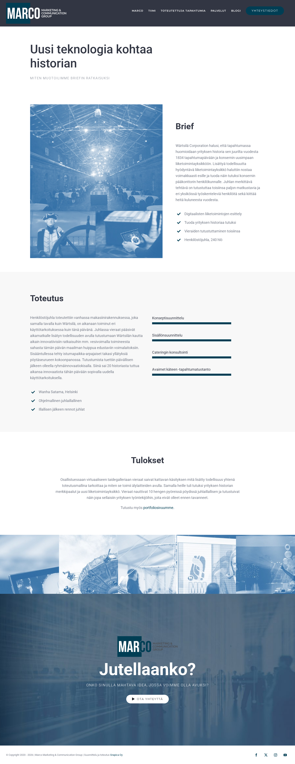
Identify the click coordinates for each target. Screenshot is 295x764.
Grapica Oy (116, 754)
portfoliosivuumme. (158, 508)
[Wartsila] (96, 106)
